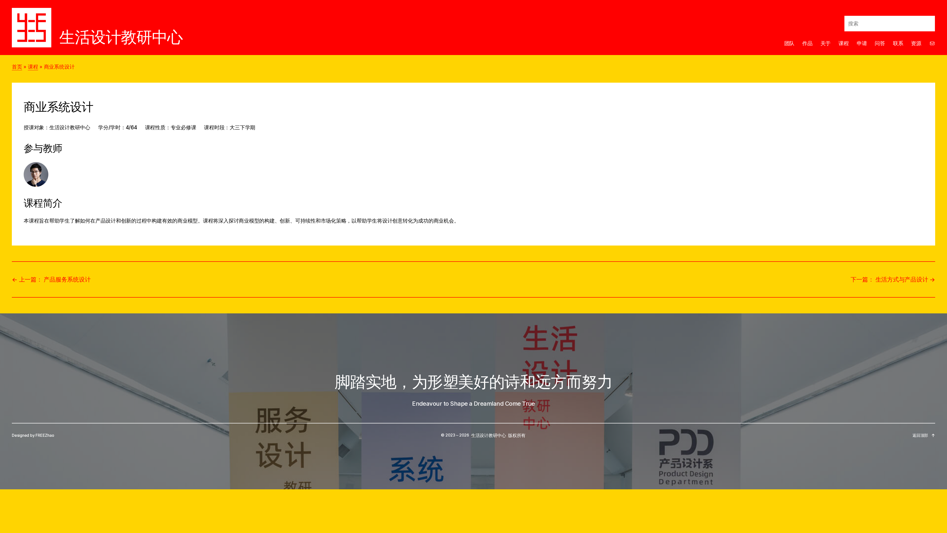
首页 (17, 67)
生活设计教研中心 (121, 36)
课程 (33, 67)
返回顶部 (920, 435)
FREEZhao (45, 435)
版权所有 (517, 435)
